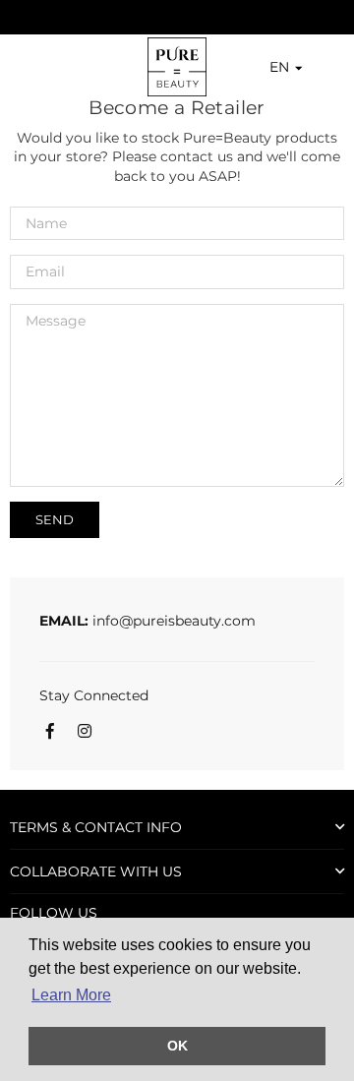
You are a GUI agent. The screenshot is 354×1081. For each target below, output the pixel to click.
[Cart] (330, 67)
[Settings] (313, 67)
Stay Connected (93, 695)
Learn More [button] (71, 995)
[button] (274, 68)
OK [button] (177, 1045)
